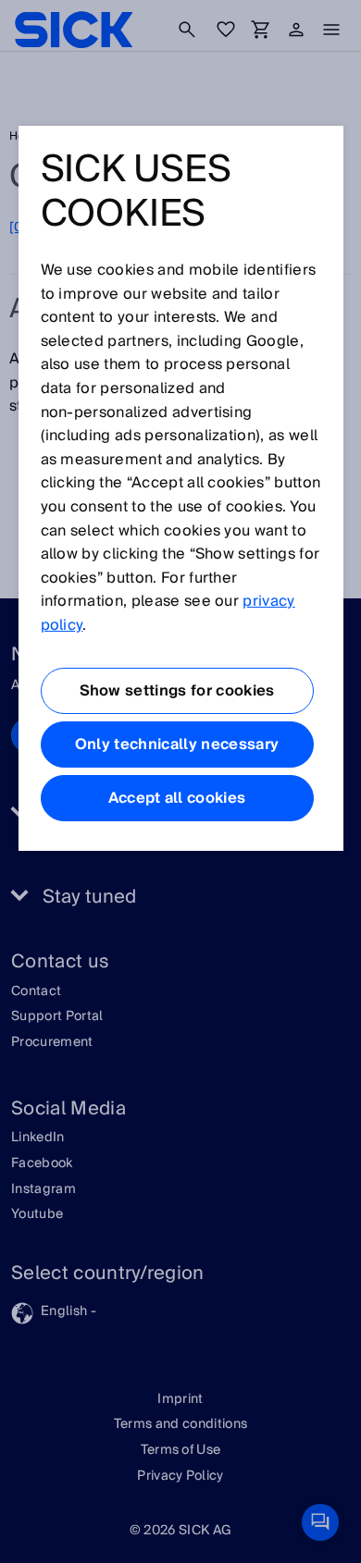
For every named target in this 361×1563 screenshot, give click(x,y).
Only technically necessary (177, 744)
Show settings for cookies (177, 691)
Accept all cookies (177, 798)
